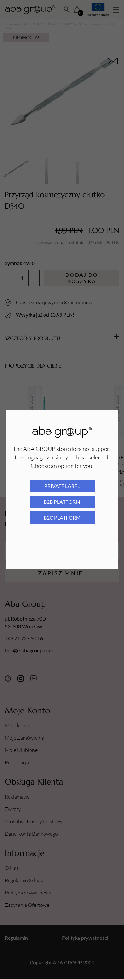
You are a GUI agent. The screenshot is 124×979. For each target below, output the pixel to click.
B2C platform (62, 518)
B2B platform (62, 502)
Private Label (62, 486)
